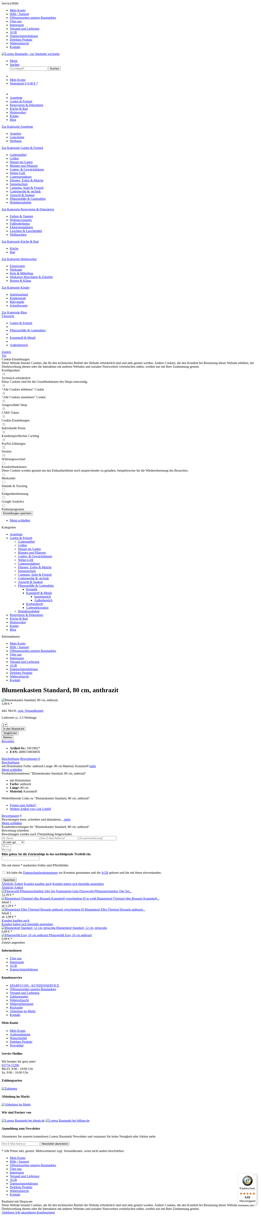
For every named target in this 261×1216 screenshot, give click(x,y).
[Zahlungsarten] (9, 1088)
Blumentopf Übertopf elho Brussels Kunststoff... (128, 898)
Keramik (31, 589)
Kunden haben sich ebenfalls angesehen (78, 884)
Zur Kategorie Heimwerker (19, 259)
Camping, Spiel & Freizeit (26, 187)
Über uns (16, 21)
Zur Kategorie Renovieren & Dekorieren (28, 209)
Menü (13, 61)
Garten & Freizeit (21, 538)
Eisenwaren (17, 266)
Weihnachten (18, 234)
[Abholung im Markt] (16, 1104)
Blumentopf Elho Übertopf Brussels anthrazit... (115, 909)
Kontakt (15, 47)
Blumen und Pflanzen (24, 165)
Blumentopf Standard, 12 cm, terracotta (81, 928)
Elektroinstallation (21, 227)
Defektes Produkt (21, 39)
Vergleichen (10, 733)
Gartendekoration (37, 607)
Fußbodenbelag (20, 223)
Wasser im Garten (21, 162)
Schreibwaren (19, 305)
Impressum (17, 25)
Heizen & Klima (20, 280)
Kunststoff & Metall (39, 593)
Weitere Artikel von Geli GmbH (30, 809)
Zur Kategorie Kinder (16, 287)
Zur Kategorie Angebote (17, 126)
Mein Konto (17, 10)
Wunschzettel (18, 1038)
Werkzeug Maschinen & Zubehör (31, 277)
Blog (13, 629)
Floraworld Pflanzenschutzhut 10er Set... (105, 891)
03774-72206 (10, 1065)
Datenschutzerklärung (24, 36)
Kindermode (18, 298)
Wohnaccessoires (21, 220)
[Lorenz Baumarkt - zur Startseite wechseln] (31, 54)
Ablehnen (8, 1212)
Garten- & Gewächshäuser (27, 169)
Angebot (15, 133)
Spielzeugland (19, 294)
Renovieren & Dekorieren (26, 615)
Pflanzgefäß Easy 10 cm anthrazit (70, 935)
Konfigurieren (46, 1212)
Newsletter (17, 1045)
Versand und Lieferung (24, 28)
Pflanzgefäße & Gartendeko (28, 198)
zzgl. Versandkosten (30, 710)
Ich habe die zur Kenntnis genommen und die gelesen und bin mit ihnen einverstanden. (84, 872)
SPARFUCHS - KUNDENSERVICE (34, 985)
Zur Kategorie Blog (14, 312)
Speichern (9, 879)
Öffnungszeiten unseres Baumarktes (33, 17)
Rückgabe (16, 1007)
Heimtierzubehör (20, 202)
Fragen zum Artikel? (23, 805)
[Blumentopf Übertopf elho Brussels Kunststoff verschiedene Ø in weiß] (49, 898)
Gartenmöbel (18, 154)
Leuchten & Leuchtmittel (26, 231)
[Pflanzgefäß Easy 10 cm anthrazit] (25, 935)
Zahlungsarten (19, 996)
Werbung (16, 141)
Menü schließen (20, 520)
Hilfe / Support (19, 14)
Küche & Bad (19, 618)
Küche (14, 248)
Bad (12, 252)
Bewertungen (30, 758)
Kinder (14, 626)
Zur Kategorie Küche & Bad (20, 241)
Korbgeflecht (34, 604)
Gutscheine (17, 137)
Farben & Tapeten (21, 216)
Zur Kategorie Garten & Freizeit (22, 148)
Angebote (16, 534)
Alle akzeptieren (26, 1212)
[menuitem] (134, 10)
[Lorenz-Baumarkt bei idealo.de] (23, 1120)
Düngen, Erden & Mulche (26, 180)
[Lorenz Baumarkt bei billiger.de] (67, 1120)
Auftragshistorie (20, 1034)
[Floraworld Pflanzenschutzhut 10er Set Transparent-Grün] (40, 891)
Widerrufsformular (21, 1004)
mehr (92, 766)
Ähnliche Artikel (12, 884)
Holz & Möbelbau (21, 273)
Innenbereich (42, 596)
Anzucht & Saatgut (22, 195)
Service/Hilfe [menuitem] (29, 25)
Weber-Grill (17, 173)
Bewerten (8, 741)
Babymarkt (17, 302)
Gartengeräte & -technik (25, 191)
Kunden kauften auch (38, 884)
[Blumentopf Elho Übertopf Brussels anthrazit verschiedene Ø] (43, 909)
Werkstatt (16, 269)
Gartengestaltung (21, 176)
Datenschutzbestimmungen (40, 872)
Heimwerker (18, 622)
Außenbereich (43, 600)
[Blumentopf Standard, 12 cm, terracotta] (29, 928)
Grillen (14, 158)
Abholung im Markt (22, 1011)
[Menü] (254, 1175)
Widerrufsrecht (19, 43)
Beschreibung (10, 758)
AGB (13, 32)
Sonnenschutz (19, 184)
